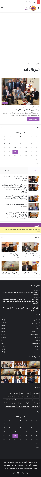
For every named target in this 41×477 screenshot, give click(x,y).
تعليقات (7, 170)
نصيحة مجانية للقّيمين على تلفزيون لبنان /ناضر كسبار (32, 255)
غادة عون (36, 399)
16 (4, 147)
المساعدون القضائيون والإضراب (10, 273)
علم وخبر (35, 337)
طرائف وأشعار (34, 334)
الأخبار (36, 328)
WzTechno (32, 462)
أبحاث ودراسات (34, 320)
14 (15, 147)
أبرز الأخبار (35, 322)
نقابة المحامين (35, 406)
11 (31, 147)
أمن (37, 325)
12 (26, 147)
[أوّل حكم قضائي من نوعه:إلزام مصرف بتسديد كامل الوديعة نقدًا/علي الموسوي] (34, 198)
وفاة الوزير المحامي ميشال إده (27, 109)
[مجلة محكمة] (30, 8)
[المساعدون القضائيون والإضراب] (10, 266)
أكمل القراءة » (33, 119)
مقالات (36, 346)
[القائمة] (2, 9)
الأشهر (34, 170)
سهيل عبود (28, 396)
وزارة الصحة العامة (10, 406)
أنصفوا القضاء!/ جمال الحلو (32, 273)
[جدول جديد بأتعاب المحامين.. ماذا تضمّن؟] (34, 206)
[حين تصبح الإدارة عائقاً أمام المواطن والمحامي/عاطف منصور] (20, 379)
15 (9, 147)
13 (20, 147)
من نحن (6, 468)
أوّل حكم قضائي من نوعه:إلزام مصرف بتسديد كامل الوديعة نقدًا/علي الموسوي (16, 197)
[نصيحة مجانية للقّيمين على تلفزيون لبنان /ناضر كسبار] (30, 247)
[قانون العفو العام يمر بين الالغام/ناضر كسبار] (7, 379)
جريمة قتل (36, 396)
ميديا (37, 349)
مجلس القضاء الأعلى (25, 403)
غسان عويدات (28, 399)
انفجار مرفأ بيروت (13, 393)
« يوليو (37, 163)
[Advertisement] (20, 39)
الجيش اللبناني (35, 393)
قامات (36, 340)
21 (15, 151)
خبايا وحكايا (35, 331)
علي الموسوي (9, 396)
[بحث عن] (39, 9)
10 (36, 147)
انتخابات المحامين (24, 393)
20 (20, 151)
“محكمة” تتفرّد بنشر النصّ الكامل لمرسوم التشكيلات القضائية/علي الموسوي (15, 177)
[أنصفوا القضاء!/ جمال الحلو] (30, 266)
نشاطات (36, 352)
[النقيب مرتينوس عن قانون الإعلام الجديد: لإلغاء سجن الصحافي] (20, 364)
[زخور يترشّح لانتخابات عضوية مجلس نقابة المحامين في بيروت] (10, 247)
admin (36, 107)
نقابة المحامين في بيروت (23, 406)
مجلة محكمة (36, 403)
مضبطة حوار (34, 343)
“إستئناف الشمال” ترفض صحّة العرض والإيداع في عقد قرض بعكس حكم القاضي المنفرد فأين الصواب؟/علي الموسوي (15, 215)
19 (26, 151)
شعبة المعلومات (19, 396)
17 (36, 151)
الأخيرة (21, 170)
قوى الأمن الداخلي (8, 399)
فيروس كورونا (18, 399)
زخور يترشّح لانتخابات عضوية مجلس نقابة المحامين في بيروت (20, 2)
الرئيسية (36, 63)
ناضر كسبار (6, 403)
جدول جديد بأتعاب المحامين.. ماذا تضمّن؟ (16, 204)
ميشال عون (15, 403)
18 (31, 151)
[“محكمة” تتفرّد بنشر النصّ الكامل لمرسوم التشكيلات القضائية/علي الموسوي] (34, 179)
